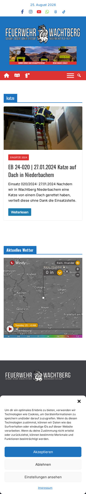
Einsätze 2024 (18, 157)
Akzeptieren (43, 452)
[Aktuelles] (19, 75)
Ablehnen (43, 464)
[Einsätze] (29, 75)
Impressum (45, 487)
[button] (79, 401)
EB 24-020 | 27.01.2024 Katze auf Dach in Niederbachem (42, 171)
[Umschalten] (70, 75)
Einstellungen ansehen (43, 477)
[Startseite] (8, 75)
